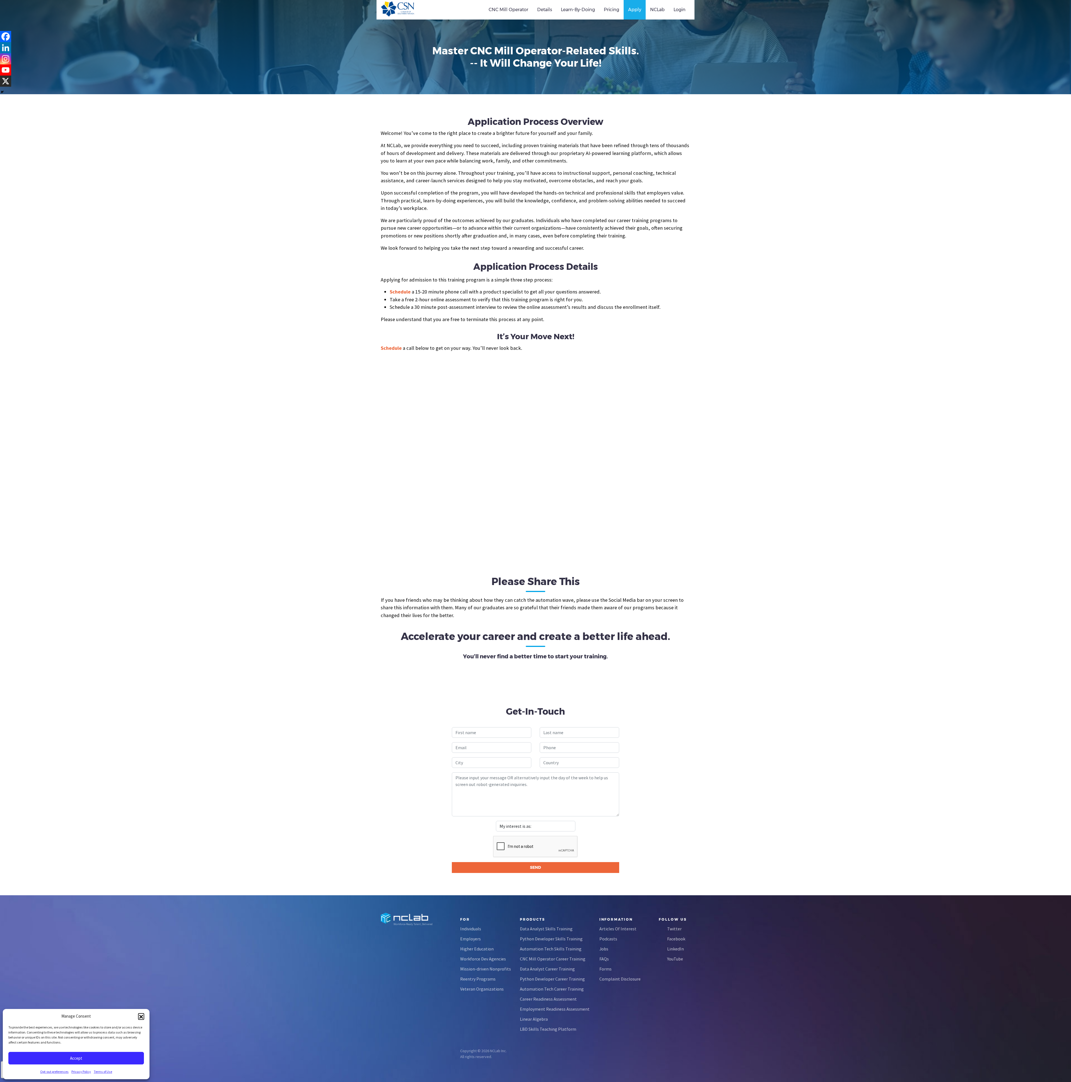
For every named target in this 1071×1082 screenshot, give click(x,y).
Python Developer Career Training (552, 979)
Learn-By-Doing (578, 9)
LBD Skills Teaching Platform (548, 1029)
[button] (141, 1016)
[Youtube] (5, 70)
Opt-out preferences (54, 1071)
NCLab (657, 9)
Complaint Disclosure (620, 979)
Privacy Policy (81, 1071)
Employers (470, 939)
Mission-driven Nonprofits (485, 969)
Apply (634, 9)
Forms (605, 969)
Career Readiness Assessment (548, 999)
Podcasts (608, 939)
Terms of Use (103, 1071)
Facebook (676, 939)
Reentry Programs (478, 979)
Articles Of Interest (617, 928)
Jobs (603, 949)
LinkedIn (675, 949)
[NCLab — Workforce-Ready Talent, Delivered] (412, 9)
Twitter (674, 928)
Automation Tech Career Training (552, 989)
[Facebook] (5, 36)
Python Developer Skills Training (551, 939)
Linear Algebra (534, 1019)
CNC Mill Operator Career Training (552, 959)
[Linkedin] (5, 47)
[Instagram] (5, 58)
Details (544, 9)
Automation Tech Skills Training (551, 949)
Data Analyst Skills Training (546, 928)
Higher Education (477, 949)
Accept (76, 1058)
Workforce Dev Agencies (483, 959)
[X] (5, 81)
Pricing (611, 9)
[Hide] (2, 92)
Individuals (470, 928)
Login (680, 9)
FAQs (604, 959)
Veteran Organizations (482, 989)
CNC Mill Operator (508, 9)
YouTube (675, 959)
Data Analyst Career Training (547, 969)
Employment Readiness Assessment (555, 1009)
